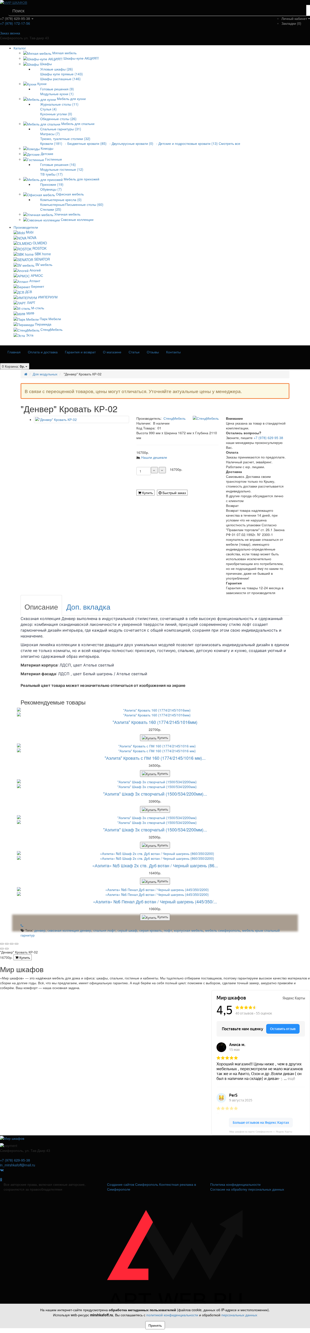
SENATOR (42, 259)
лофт (168, 930)
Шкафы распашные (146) (60, 78)
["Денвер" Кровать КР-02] (81, 419)
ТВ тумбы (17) (51, 174)
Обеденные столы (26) (58, 118)
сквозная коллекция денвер (69, 930)
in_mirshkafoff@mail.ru (17, 1164)
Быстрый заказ (174, 492)
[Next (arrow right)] (7, 948)
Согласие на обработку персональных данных (247, 1189)
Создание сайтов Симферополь (133, 1184)
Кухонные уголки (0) (56, 113)
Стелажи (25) (50, 209)
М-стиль (37, 307)
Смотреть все (229, 143)
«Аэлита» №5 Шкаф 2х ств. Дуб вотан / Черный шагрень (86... (155, 865)
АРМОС (37, 275)
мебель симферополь (222, 930)
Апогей (35, 270)
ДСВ (28, 291)
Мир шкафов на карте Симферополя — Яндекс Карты (260, 1131)
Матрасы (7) (50, 133)
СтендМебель (51, 329)
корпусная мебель (188, 930)
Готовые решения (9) (57, 88)
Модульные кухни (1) (57, 93)
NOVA (31, 237)
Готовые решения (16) (58, 164)
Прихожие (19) (51, 184)
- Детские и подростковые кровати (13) (186, 143)
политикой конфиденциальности (172, 1314)
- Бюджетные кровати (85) (85, 143)
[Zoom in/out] (16, 944)
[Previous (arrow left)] (2, 948)
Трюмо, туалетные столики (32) (65, 138)
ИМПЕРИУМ (48, 296)
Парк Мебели (50, 318)
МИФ (30, 313)
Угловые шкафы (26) (56, 69)
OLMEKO (40, 242)
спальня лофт (104, 930)
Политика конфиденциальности (235, 1184)
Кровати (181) (51, 143)
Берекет (37, 286)
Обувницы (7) (51, 189)
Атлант (34, 280)
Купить (147, 492)
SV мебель (43, 264)
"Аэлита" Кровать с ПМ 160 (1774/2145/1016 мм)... (155, 758)
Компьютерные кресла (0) (61, 199)
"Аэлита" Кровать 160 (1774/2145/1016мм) (155, 722)
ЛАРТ (31, 302)
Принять (155, 1325)
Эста (29, 335)
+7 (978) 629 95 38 (268, 437)
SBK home (43, 253)
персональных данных (239, 1314)
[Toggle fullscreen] (12, 944)
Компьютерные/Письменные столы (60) (71, 204)
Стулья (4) (48, 109)
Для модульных (45, 374)
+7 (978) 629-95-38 (15, 1160)
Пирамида (43, 324)
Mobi (29, 232)
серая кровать (150, 930)
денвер (40, 930)
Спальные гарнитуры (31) (60, 128)
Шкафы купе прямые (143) (61, 73)
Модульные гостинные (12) (61, 169)
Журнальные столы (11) (59, 104)
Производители (26, 227)
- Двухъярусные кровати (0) (130, 143)
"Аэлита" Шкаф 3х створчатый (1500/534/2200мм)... (155, 793)
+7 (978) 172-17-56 (15, 23)
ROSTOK (39, 248)
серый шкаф (127, 930)
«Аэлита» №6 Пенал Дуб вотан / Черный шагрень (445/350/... (155, 901)
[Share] (7, 944)
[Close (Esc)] (2, 944)
